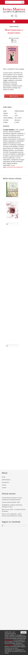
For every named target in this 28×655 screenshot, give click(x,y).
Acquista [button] (14, 96)
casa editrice (5, 482)
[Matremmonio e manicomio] (12, 55)
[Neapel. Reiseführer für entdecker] (12, 281)
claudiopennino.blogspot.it (14, 167)
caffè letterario (6, 479)
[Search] (22, 2)
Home (3, 477)
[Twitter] (16, 16)
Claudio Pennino (14, 26)
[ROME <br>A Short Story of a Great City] (12, 403)
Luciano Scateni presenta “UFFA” (11, 502)
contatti (4, 487)
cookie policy (9, 640)
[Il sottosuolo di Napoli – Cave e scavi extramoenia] (12, 210)
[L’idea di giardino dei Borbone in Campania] (12, 189)
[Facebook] (12, 16)
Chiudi (23, 632)
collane (4, 485)
